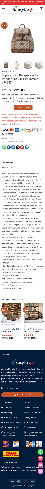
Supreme (21, 142)
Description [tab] (7, 162)
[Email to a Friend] (18, 147)
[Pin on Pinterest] (22, 147)
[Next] (39, 39)
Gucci (12, 71)
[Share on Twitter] (13, 147)
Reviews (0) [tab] (7, 167)
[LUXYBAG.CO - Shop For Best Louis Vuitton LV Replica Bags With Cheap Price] (22, 9)
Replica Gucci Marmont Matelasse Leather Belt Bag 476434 (11, 329)
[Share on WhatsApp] (4, 147)
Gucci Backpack (11, 142)
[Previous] (6, 39)
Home (4, 71)
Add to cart (23, 108)
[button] (3, 9)
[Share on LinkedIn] (27, 147)
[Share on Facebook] (9, 147)
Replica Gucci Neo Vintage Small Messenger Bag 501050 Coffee (33, 329)
